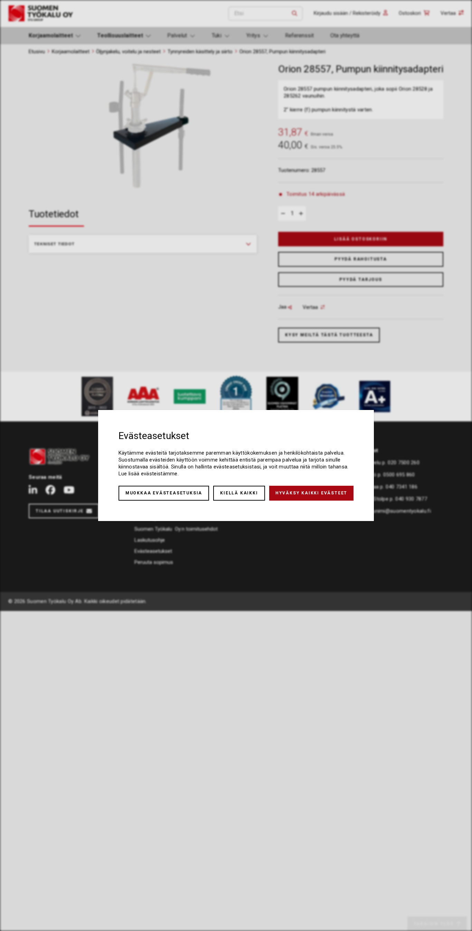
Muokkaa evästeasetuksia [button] (163, 493)
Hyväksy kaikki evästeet (311, 493)
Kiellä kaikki (239, 493)
